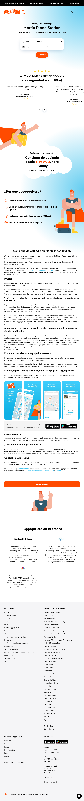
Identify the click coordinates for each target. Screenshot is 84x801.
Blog (6, 625)
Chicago (7, 744)
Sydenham (47, 704)
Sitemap (7, 661)
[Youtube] (54, 782)
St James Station (50, 701)
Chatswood (48, 671)
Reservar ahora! (42, 484)
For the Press (9, 646)
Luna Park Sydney (50, 655)
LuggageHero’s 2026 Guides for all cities (19, 652)
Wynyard (47, 720)
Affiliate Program (10, 634)
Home (6, 612)
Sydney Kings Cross (51, 683)
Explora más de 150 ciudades (15, 762)
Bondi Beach (48, 664)
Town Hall (47, 723)
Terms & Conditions (11, 658)
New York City (9, 750)
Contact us (48, 777)
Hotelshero (8, 631)
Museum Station (49, 714)
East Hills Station (50, 689)
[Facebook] (44, 782)
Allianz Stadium (49, 615)
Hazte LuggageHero (11, 628)
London (7, 747)
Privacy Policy (9, 655)
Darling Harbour (49, 618)
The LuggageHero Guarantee (17, 643)
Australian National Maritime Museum (57, 634)
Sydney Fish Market (51, 661)
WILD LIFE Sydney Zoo (52, 643)
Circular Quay (48, 726)
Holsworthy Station (50, 680)
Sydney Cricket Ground (52, 612)
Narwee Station (49, 692)
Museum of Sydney (50, 637)
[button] (79, 796)
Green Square (49, 710)
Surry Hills (47, 686)
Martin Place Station (51, 698)
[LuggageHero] (14, 13)
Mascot (46, 717)
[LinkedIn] (57, 782)
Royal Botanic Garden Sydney (54, 621)
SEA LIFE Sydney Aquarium (53, 658)
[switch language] (72, 11)
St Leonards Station (51, 674)
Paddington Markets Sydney (54, 631)
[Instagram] (50, 782)
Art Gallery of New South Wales (55, 649)
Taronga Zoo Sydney (51, 625)
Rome (6, 756)
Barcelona (8, 741)
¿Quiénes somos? (10, 615)
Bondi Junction (49, 667)
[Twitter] (47, 782)
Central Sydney (49, 729)
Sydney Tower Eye (50, 646)
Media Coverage (13, 649)
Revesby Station (49, 707)
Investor (9, 618)
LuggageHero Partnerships (16, 637)
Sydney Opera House (51, 628)
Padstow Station (50, 695)
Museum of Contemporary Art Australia (58, 640)
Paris (6, 753)
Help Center (8, 640)
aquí (46, 440)
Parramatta (48, 677)
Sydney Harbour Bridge (52, 652)
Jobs (8, 621)
